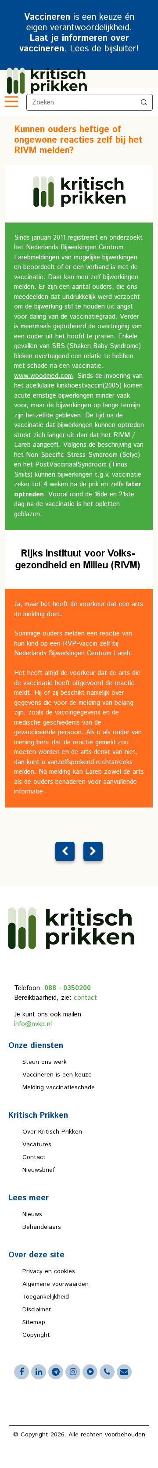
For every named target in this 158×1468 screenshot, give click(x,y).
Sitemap (33, 1322)
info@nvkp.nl (33, 1024)
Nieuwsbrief (38, 1170)
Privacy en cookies (48, 1271)
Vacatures (36, 1144)
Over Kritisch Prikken (52, 1131)
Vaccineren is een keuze (57, 1074)
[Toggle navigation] (11, 102)
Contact (34, 1157)
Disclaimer (36, 1309)
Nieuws (32, 1214)
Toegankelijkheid (45, 1296)
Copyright (36, 1335)
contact (85, 997)
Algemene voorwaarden (55, 1284)
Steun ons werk (44, 1062)
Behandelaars (41, 1227)
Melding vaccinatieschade (58, 1087)
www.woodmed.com (43, 375)
